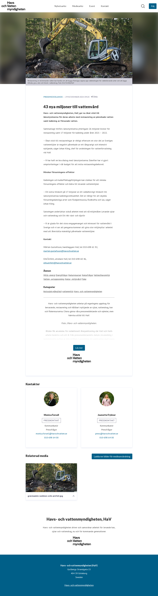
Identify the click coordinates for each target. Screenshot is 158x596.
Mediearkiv (77, 6)
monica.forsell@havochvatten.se (51, 433)
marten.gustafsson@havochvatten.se (61, 251)
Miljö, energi (49, 275)
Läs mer (79, 347)
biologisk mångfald (52, 291)
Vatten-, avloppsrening (53, 279)
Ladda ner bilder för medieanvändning (112, 456)
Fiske (83, 279)
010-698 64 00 (51, 437)
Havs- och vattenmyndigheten (88, 291)
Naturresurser (74, 275)
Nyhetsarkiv (60, 6)
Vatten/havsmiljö (102, 275)
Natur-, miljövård (73, 279)
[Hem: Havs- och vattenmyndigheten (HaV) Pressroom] (13, 6)
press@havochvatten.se (106, 433)
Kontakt (105, 6)
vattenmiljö (67, 291)
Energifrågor (62, 275)
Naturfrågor (87, 275)
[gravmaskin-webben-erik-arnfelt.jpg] (51, 477)
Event (92, 6)
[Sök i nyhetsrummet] (143, 6)
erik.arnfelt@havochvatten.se (57, 262)
